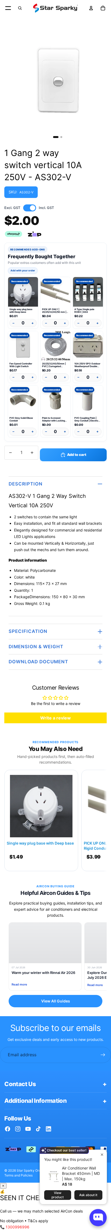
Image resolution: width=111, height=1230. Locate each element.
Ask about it (88, 1195)
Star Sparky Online (31, 1170)
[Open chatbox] (98, 1217)
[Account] (91, 8)
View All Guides (55, 1001)
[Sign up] (103, 1055)
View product (57, 1195)
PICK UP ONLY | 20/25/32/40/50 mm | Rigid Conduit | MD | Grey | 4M (55, 310)
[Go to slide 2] (61, 137)
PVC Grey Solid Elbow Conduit (21, 419)
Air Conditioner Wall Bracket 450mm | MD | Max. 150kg (81, 1173)
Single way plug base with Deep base (20, 310)
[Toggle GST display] (29, 207)
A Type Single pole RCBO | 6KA (84, 310)
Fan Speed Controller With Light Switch (20, 365)
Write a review (55, 718)
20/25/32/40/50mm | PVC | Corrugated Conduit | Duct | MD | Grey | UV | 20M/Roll (54, 365)
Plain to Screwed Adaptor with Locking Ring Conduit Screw (53, 419)
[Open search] (20, 8)
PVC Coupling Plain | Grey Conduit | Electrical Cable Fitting (87, 419)
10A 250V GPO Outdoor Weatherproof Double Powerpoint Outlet (87, 365)
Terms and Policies (18, 1175)
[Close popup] (102, 1154)
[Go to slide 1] (55, 137)
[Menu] (8, 8)
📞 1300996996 (14, 1227)
